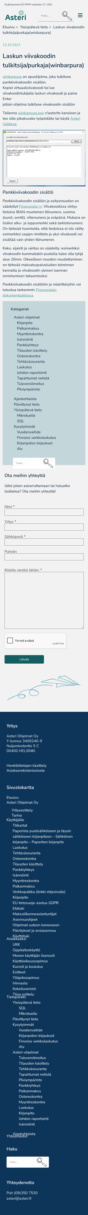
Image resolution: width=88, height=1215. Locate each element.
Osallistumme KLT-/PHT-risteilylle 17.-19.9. (28, 4)
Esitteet (19, 972)
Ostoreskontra (29, 356)
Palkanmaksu (28, 328)
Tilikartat (20, 825)
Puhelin (11, 551)
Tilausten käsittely (32, 350)
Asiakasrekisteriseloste (26, 770)
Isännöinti (25, 339)
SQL (20, 421)
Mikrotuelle (26, 415)
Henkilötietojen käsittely (26, 765)
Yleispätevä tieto (28, 409)
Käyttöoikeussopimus (30, 961)
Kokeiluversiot (24, 988)
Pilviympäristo (28, 389)
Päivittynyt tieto (26, 404)
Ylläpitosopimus (26, 977)
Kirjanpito (25, 322)
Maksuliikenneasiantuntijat (34, 913)
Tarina (17, 815)
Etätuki (18, 908)
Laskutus (24, 367)
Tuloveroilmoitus (30, 383)
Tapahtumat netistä (33, 378)
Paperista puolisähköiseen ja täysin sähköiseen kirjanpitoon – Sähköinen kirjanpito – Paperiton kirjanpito (43, 836)
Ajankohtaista (25, 398)
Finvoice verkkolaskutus (36, 437)
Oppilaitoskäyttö (26, 950)
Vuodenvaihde (29, 432)
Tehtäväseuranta (31, 361)
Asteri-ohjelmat (27, 317)
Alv (20, 448)
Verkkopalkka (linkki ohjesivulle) (39, 891)
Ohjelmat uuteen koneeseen (36, 925)
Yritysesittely (22, 810)
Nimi (10, 507)
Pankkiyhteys (28, 344)
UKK (16, 944)
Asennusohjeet (25, 919)
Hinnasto (20, 983)
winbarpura (12, 76)
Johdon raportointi (32, 372)
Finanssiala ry (30, 206)
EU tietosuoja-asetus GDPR (36, 902)
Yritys (10, 521)
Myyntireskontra (30, 333)
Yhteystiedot (17, 1136)
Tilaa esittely (23, 994)
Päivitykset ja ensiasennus (34, 930)
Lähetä (24, 659)
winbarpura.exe (31, 112)
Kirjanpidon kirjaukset (34, 443)
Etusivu (9, 27)
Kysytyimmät (24, 426)
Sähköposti (15, 536)
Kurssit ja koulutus (28, 966)
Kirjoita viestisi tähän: (23, 570)
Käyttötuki (21, 936)
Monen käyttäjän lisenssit (34, 955)
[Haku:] (56, 16)
